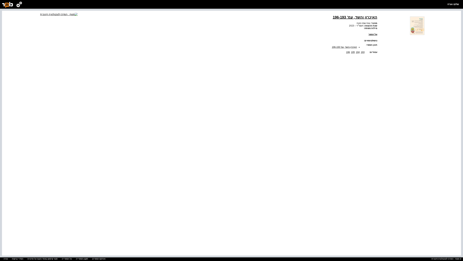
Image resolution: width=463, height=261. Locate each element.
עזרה (6, 259)
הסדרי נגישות (17, 259)
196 (348, 52)
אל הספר (372, 34)
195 (353, 52)
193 (363, 52)
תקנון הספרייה (82, 259)
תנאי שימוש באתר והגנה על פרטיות (42, 259)
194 (358, 52)
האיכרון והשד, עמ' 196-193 (344, 47)
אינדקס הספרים (98, 259)
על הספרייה (67, 259)
